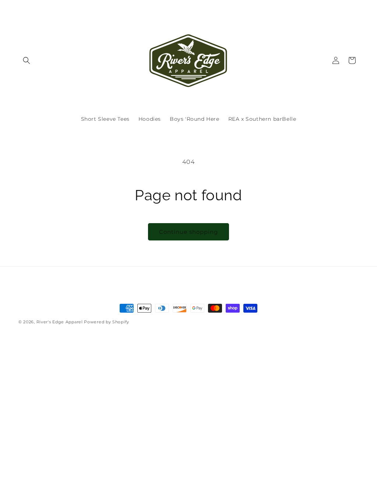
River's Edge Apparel (59, 321)
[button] (26, 60)
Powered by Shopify (106, 321)
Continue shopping (188, 231)
